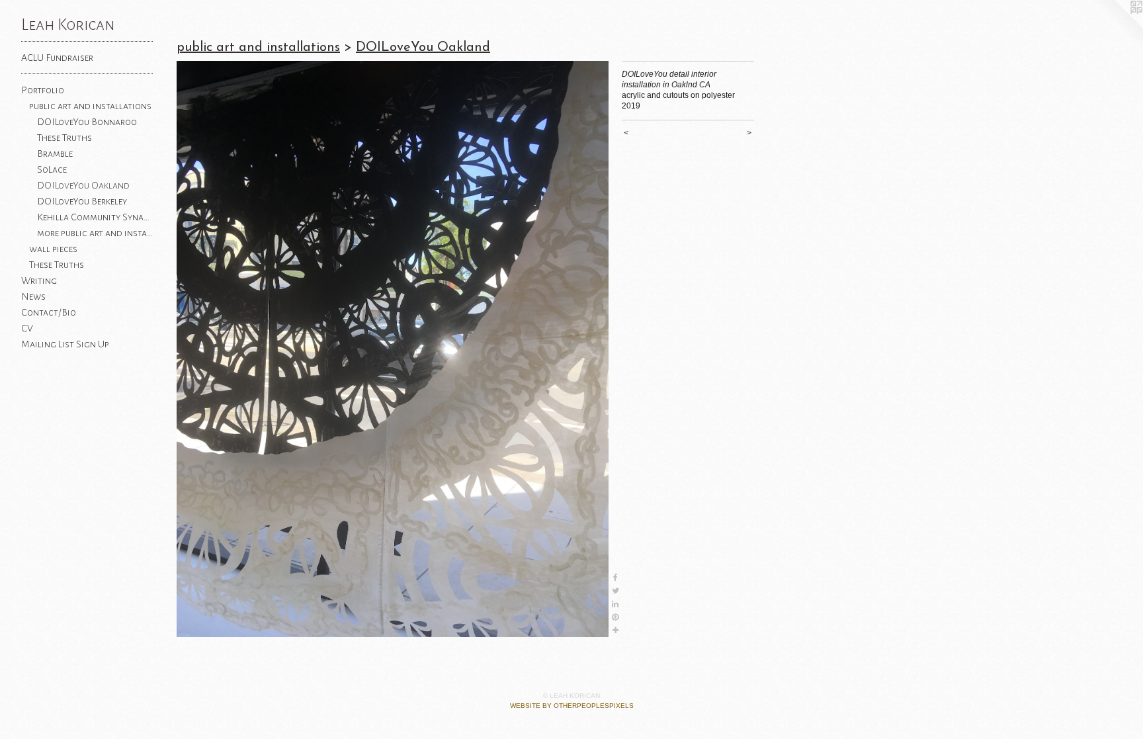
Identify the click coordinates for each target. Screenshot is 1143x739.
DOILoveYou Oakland (83, 185)
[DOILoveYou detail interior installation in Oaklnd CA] (393, 349)
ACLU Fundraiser (57, 57)
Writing (39, 280)
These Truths (64, 137)
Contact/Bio (48, 312)
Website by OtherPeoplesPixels (572, 705)
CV (27, 328)
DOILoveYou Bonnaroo (87, 121)
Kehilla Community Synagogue (95, 217)
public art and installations (90, 106)
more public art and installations (95, 233)
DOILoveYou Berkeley (82, 201)
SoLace (52, 169)
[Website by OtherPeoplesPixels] (1116, 26)
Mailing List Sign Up (65, 344)
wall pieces (53, 248)
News (33, 296)
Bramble (55, 153)
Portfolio (42, 90)
